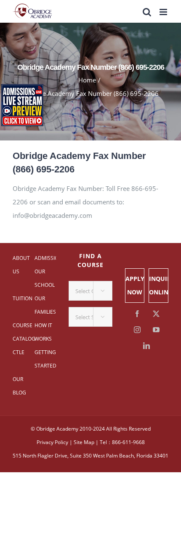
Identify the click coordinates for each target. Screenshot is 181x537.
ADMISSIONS (45, 258)
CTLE (18, 352)
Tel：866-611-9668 (122, 442)
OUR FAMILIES (45, 305)
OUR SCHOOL (45, 278)
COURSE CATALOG (24, 332)
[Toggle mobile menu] (164, 12)
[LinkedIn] (146, 345)
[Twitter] (156, 313)
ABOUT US (21, 264)
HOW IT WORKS (43, 332)
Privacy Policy (52, 442)
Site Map (84, 442)
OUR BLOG (19, 386)
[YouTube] (156, 329)
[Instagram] (137, 329)
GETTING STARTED (45, 359)
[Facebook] (137, 313)
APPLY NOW (134, 285)
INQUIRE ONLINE (158, 285)
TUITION (22, 298)
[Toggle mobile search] (147, 12)
